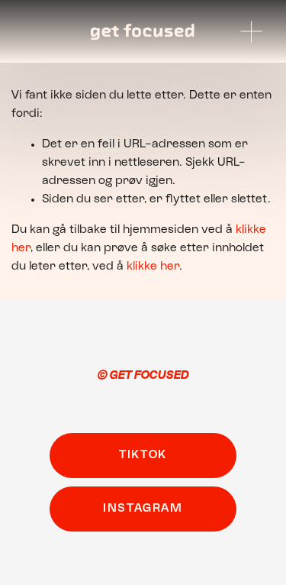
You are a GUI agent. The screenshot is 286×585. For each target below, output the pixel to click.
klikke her (153, 266)
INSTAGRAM (142, 508)
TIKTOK (143, 455)
